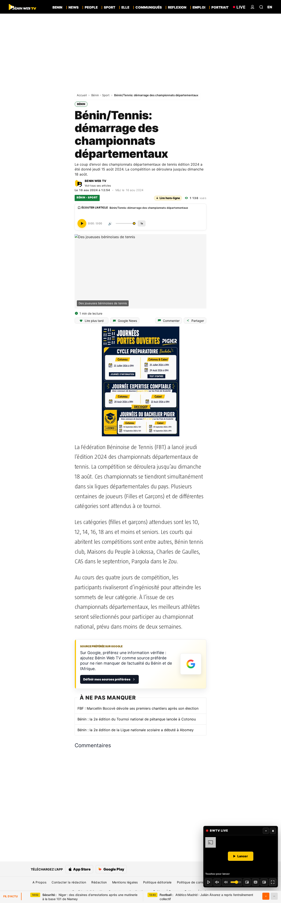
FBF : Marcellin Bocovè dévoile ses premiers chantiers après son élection (137, 708)
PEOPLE (91, 7)
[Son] (217, 882)
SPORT (109, 7)
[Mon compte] (252, 7)
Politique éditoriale (157, 882)
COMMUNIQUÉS (148, 7)
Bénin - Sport (100, 95)
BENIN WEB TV (95, 181)
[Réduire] (274, 896)
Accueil (82, 95)
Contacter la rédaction (69, 882)
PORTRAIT (220, 7)
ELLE (125, 7)
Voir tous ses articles (98, 185)
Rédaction (99, 882)
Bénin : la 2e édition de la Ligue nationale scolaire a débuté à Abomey (135, 730)
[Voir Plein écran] (272, 882)
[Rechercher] (261, 7)
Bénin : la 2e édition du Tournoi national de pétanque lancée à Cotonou (136, 719)
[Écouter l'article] (81, 223)
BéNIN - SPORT (87, 197)
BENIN (57, 7)
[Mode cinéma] (255, 882)
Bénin (81, 104)
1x (141, 223)
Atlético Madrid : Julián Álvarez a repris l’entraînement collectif (206, 897)
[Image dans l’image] (264, 882)
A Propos (39, 882)
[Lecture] (208, 882)
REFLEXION (177, 7)
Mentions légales (125, 882)
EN (269, 7)
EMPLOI (199, 7)
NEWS (73, 7)
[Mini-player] (247, 882)
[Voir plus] (265, 896)
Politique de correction (194, 882)
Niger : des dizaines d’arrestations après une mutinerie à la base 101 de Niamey (89, 897)
